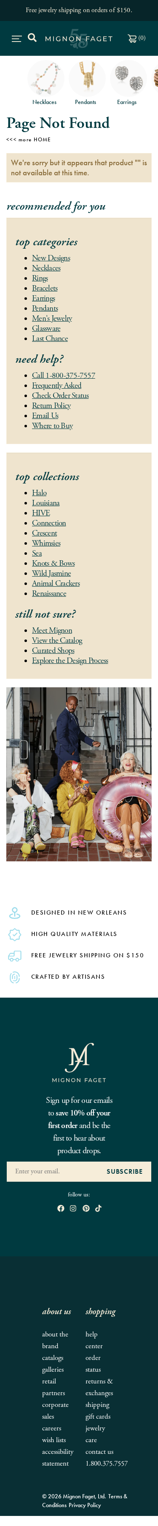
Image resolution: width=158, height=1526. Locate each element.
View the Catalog (57, 641)
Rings (40, 278)
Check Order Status (60, 396)
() (141, 38)
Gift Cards (98, 1416)
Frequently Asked (56, 386)
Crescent (44, 533)
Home (42, 139)
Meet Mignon (52, 631)
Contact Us (99, 1452)
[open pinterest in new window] (86, 1209)
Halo (39, 493)
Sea (37, 554)
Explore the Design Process (70, 661)
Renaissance (49, 594)
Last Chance (50, 339)
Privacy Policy (85, 1505)
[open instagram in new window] (73, 1209)
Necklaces (46, 268)
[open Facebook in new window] (60, 1209)
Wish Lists (54, 1440)
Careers (51, 1428)
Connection (49, 523)
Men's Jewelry (52, 319)
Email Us (45, 416)
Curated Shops (53, 651)
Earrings (43, 299)
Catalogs (52, 1358)
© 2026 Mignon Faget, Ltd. (74, 1496)
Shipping (97, 1405)
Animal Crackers (56, 584)
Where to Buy (52, 426)
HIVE (41, 513)
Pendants (45, 309)
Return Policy (51, 406)
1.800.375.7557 (107, 1463)
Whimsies (46, 543)
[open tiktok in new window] (98, 1209)
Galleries (53, 1369)
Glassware (46, 329)
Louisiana (45, 503)
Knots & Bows (53, 564)
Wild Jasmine (51, 574)
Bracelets (44, 288)
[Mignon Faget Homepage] (79, 1062)
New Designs (51, 258)
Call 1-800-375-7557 (63, 376)
